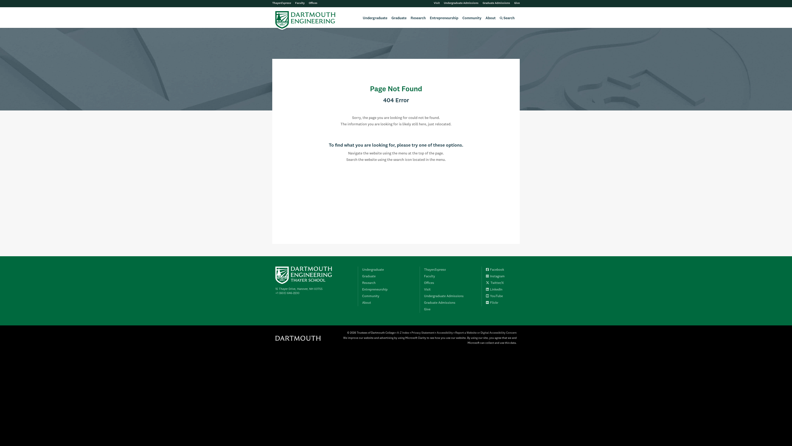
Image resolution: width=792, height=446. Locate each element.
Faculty (300, 3)
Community (471, 18)
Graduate (399, 18)
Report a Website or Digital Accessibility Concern (486, 333)
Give (517, 3)
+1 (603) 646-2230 (287, 293)
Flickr (494, 303)
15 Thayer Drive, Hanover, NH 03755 (299, 289)
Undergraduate (375, 18)
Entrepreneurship (444, 18)
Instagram (497, 276)
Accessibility (445, 333)
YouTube (496, 296)
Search (509, 18)
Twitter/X (497, 283)
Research (418, 18)
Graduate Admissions (496, 3)
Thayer (281, 3)
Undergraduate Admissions (461, 3)
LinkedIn (496, 289)
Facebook (497, 270)
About (491, 18)
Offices (313, 3)
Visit (437, 3)
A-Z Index (403, 333)
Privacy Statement (423, 333)
